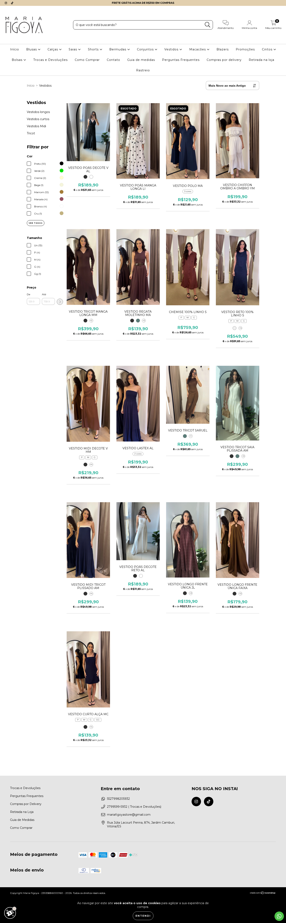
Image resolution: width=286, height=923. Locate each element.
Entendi (143, 915)
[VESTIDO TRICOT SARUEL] (185, 436)
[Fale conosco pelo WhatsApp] (279, 916)
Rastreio (143, 70)
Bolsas (17, 60)
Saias (73, 49)
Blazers (222, 49)
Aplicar (60, 302)
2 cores (138, 453)
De (28, 294)
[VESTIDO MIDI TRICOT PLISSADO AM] (86, 594)
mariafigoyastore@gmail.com (129, 814)
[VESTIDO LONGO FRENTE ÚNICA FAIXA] (235, 594)
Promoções (245, 49)
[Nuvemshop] (263, 893)
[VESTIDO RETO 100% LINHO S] (235, 328)
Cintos (267, 49)
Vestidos (171, 49)
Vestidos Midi (36, 126)
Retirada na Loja (21, 812)
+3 (243, 456)
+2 (91, 320)
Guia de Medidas (22, 820)
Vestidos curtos (38, 119)
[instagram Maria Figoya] (6, 3)
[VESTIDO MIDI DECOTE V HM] (86, 464)
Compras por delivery (224, 60)
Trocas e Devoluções (50, 60)
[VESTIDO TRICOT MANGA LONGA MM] (86, 320)
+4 (240, 328)
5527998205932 (118, 799)
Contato (113, 60)
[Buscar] (208, 25)
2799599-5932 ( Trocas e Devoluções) (134, 807)
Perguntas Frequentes (181, 60)
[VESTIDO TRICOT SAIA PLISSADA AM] (235, 456)
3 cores (187, 191)
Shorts (94, 49)
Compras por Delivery (25, 804)
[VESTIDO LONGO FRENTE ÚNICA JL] (185, 593)
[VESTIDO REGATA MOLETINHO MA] (135, 320)
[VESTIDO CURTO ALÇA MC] (86, 727)
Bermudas (118, 49)
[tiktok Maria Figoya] (12, 3)
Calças (53, 49)
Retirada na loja (261, 60)
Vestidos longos (38, 112)
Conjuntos (146, 49)
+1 (191, 436)
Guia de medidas (141, 60)
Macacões (198, 49)
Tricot (31, 133)
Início (14, 49)
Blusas (32, 49)
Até (44, 294)
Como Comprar (87, 60)
